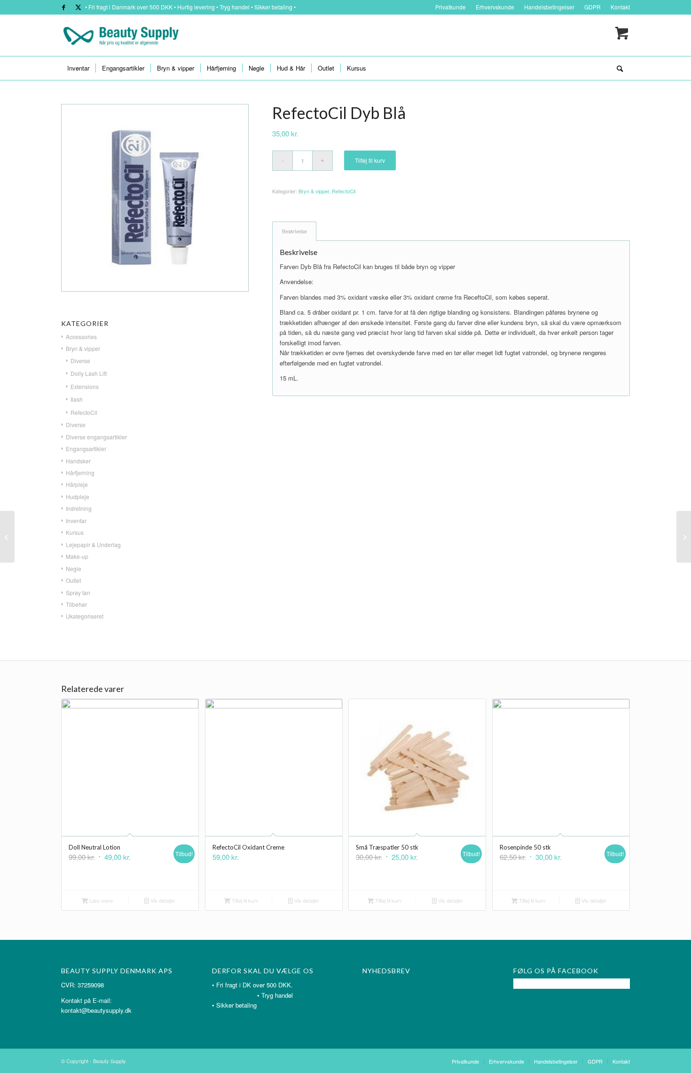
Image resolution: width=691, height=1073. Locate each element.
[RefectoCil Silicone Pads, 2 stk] (7, 537)
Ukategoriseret (84, 616)
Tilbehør (76, 604)
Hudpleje (77, 497)
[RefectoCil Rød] (683, 537)
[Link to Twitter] (78, 7)
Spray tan (78, 592)
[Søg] (617, 68)
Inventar (76, 521)
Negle (73, 568)
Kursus (75, 532)
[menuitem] (451, 7)
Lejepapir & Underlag (93, 544)
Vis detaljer (162, 900)
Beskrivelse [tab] (294, 231)
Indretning (79, 508)
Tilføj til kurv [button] (244, 900)
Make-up (77, 556)
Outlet (73, 580)
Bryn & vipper (313, 191)
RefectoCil (343, 191)
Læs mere (100, 900)
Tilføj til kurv (370, 160)
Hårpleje (77, 484)
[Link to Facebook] (64, 7)
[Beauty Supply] (121, 35)
